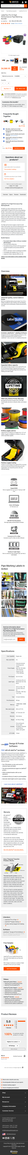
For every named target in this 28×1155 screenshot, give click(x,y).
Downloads (23, 194)
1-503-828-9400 (13, 1127)
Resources (5, 1102)
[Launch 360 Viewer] (21, 61)
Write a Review (14, 1049)
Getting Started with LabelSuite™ (13, 1000)
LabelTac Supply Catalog (12, 921)
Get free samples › (9, 179)
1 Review (12, 23)
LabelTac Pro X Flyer (11, 919)
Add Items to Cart (18, 148)
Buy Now (6, 88)
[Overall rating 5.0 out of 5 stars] (5, 23)
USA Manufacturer (11, 1134)
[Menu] (2, 2)
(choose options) (14, 135)
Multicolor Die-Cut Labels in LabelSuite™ (14, 1001)
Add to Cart (22, 88)
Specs (11, 194)
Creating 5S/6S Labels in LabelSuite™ (14, 1003)
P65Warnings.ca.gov (16, 97)
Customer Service (8, 1111)
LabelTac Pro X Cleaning (11, 992)
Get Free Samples (12, 968)
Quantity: (3, 80)
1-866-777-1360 (8, 106)
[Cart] (26, 2)
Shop (4, 1092)
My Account (6, 1097)
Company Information (9, 1106)
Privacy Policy (7, 1143)
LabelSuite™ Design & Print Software (13, 932)
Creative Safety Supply (15, 1146)
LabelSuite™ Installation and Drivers (13, 998)
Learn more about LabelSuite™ (13, 784)
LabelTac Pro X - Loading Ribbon (13, 991)
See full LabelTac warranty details (13, 849)
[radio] (20, 1021)
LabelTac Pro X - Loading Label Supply (14, 989)
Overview (5, 194)
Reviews (16, 194)
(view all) (20, 981)
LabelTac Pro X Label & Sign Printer (13, 983)
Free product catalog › (10, 169)
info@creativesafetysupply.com (14, 187)
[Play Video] (16, 61)
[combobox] (14, 6)
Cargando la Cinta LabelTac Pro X (13, 994)
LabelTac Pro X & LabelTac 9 (12, 985)
